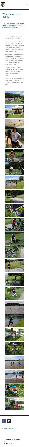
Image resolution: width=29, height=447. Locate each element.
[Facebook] (4, 421)
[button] (27, 4)
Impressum (9, 443)
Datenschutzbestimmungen (13, 439)
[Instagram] (9, 421)
